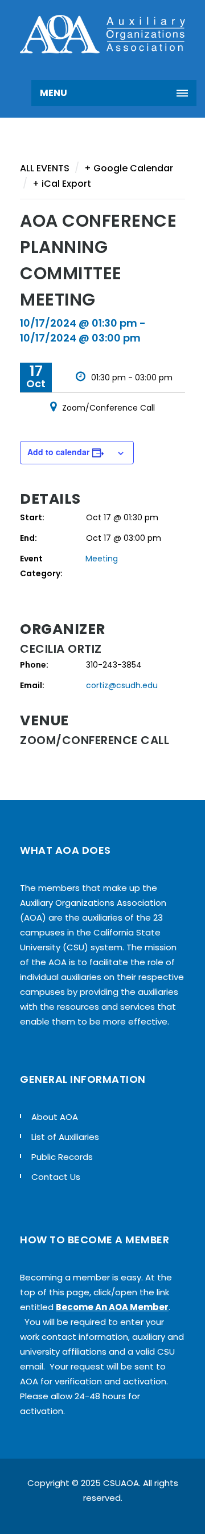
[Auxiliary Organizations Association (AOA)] (102, 34)
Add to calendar (58, 451)
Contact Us (55, 1177)
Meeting (101, 558)
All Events (44, 168)
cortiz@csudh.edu (122, 685)
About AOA (54, 1117)
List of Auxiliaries (65, 1137)
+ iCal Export (61, 183)
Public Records (62, 1157)
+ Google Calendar (128, 168)
